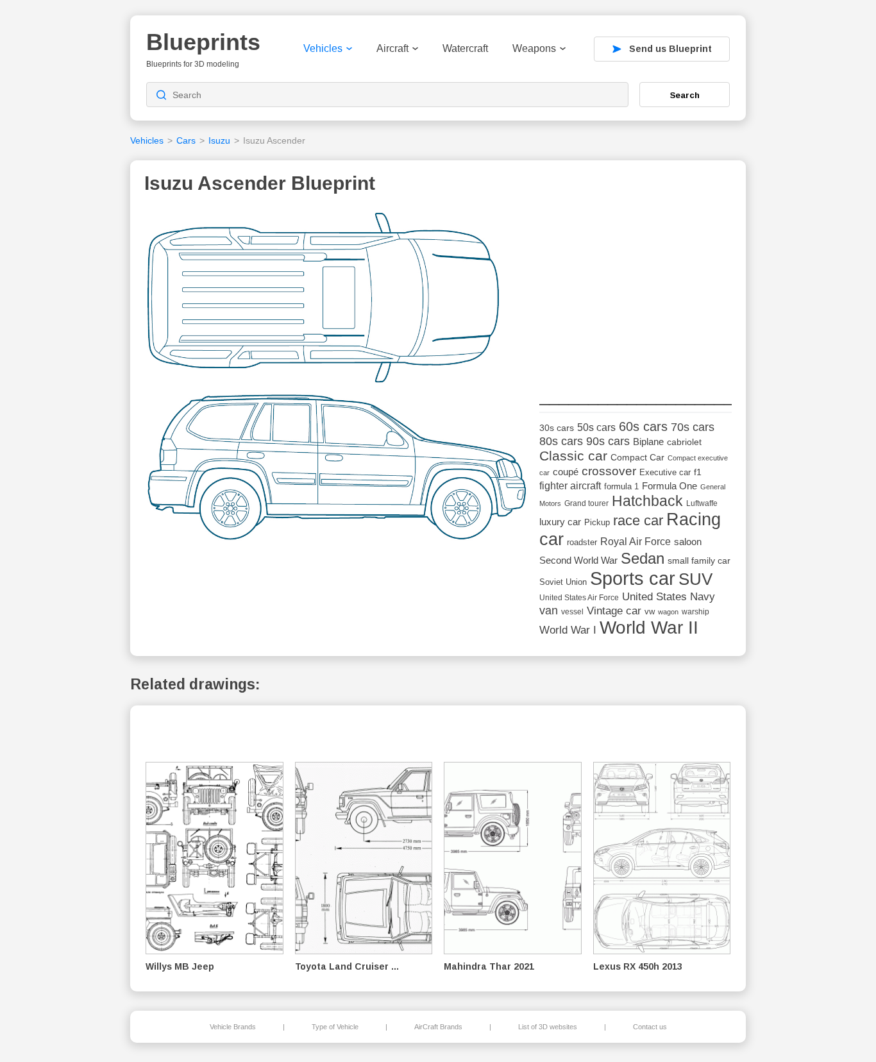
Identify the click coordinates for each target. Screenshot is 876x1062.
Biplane (648, 441)
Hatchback (647, 501)
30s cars (556, 428)
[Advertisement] (635, 289)
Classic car (573, 456)
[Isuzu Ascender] (337, 380)
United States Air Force (579, 597)
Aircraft (392, 48)
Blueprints (203, 42)
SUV (695, 579)
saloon (688, 541)
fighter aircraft (570, 485)
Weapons (534, 48)
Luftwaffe (702, 503)
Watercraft (465, 48)
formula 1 (621, 486)
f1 (698, 472)
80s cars (561, 441)
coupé (565, 471)
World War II (649, 627)
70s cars (692, 427)
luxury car (560, 521)
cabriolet (684, 442)
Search (685, 95)
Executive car (665, 472)
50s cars (596, 427)
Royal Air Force (635, 541)
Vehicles (322, 48)
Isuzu (219, 140)
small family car (699, 561)
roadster (582, 542)
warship (695, 611)
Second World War (578, 560)
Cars (186, 140)
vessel (572, 611)
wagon (668, 612)
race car (638, 520)
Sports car (632, 578)
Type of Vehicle (335, 1027)
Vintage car (614, 611)
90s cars (608, 441)
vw (649, 611)
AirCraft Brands (438, 1027)
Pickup (597, 522)
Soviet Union (563, 582)
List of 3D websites (547, 1027)
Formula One (669, 485)
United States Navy (668, 597)
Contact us (650, 1027)
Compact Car (637, 457)
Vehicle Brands (233, 1027)
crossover (609, 471)
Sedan (642, 558)
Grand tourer (586, 503)
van (548, 610)
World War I (567, 630)
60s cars (643, 426)
